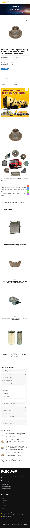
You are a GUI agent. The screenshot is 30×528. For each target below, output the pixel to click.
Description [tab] (4, 75)
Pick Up (4, 396)
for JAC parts (5, 407)
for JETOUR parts (6, 371)
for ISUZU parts (5, 413)
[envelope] (28, 194)
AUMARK (5, 390)
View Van (5, 400)
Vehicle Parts (6, 204)
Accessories (6, 202)
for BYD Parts (5, 374)
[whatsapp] (28, 188)
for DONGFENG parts (7, 423)
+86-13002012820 (7, 516)
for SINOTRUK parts (6, 380)
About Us (4, 498)
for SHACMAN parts (6, 417)
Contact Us (4, 500)
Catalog (4, 505)
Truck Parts (12, 202)
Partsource (4, 504)
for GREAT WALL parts (7, 404)
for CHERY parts (6, 377)
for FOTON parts (6, 384)
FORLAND (5, 393)
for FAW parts (5, 420)
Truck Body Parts (19, 202)
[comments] (28, 191)
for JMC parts (5, 410)
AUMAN (4, 387)
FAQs (3, 502)
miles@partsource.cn (8, 519)
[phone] (28, 186)
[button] (27, 20)
